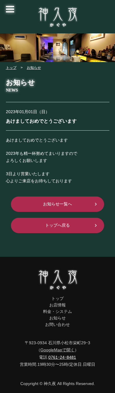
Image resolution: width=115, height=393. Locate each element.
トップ (11, 68)
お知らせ (34, 68)
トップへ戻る (57, 225)
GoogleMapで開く (57, 349)
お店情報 (57, 305)
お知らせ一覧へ (57, 204)
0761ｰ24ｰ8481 (62, 357)
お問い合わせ (57, 324)
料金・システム (57, 311)
